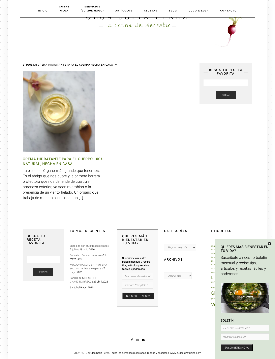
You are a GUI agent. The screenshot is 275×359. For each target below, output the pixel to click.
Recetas (150, 10)
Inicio (43, 10)
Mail (143, 341)
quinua (214, 282)
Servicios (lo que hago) (92, 8)
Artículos (123, 10)
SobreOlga (64, 8)
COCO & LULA (199, 10)
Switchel (75, 287)
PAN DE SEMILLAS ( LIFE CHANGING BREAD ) (84, 280)
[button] (269, 243)
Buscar (226, 95)
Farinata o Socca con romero (86, 255)
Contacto (228, 10)
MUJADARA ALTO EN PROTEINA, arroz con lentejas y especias (89, 266)
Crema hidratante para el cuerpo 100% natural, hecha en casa (63, 161)
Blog (173, 10)
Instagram (137, 341)
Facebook (131, 341)
